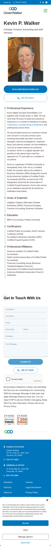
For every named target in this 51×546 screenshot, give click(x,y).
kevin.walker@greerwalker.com (25, 89)
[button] (47, 500)
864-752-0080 (12, 475)
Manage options (25, 537)
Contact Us (25, 362)
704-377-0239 (20, 2)
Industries (8, 482)
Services (7, 487)
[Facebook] (40, 2)
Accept (25, 523)
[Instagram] (46, 2)
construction (12, 125)
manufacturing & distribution (31, 125)
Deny (25, 530)
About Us (8, 492)
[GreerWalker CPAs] (13, 10)
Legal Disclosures (33, 487)
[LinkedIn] (43, 2)
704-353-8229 (27, 98)
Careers (29, 482)
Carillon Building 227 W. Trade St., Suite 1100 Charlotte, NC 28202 (17, 452)
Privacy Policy (25, 542)
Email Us (7, 2)
